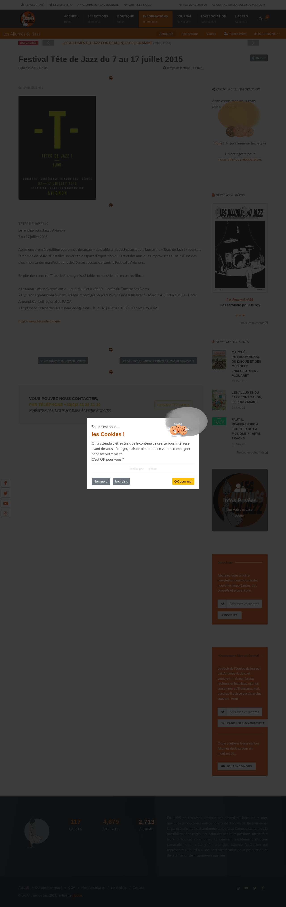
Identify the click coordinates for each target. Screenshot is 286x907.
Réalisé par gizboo (143, 468)
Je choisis (121, 481)
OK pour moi (183, 481)
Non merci (101, 481)
